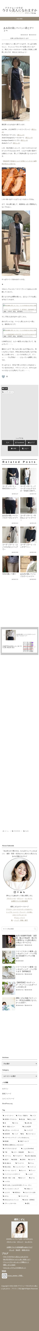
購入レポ (21, 135)
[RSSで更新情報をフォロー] (24, 892)
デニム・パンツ (19, 917)
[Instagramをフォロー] (15, 892)
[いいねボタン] (3, 376)
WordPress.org (7, 1103)
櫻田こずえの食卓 (9, 1265)
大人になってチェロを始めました (14, 1268)
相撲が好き (25, 1250)
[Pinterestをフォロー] (18, 892)
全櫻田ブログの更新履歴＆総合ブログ (19, 1247)
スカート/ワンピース (19, 915)
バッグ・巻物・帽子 (21, 920)
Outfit (5, 388)
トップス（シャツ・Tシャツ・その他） (19, 912)
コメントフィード (8, 1098)
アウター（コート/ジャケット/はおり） (19, 909)
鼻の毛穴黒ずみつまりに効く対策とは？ (17, 1259)
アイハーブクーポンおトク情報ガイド (16, 1262)
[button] (25, 448)
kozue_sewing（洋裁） (15, 1275)
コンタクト (28, 898)
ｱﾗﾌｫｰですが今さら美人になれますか (15, 1257)
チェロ (12, 1250)
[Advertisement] (19, 415)
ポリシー (20, 898)
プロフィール (11, 898)
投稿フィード (6, 1093)
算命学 (18, 1250)
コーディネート (8, 392)
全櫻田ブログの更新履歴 (19, 901)
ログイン (5, 1089)
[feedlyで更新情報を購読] (21, 892)
